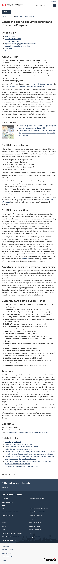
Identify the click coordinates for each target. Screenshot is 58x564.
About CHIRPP (10, 36)
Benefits (4, 522)
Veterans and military (35, 529)
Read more (26, 259)
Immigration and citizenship (10, 512)
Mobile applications (7, 549)
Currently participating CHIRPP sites (17, 46)
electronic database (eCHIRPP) (43, 84)
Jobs (3, 508)
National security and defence (10, 537)
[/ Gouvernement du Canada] (12, 4)
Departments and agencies (36, 498)
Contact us (8, 51)
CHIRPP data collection (13, 39)
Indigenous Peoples (34, 526)
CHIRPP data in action (12, 41)
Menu (5, 12)
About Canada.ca (6, 553)
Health (11, 16)
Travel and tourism (7, 515)
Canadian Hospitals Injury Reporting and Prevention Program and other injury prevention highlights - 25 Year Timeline (37, 132)
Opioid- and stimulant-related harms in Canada (21, 447)
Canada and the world (35, 515)
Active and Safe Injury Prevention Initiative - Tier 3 (22, 466)
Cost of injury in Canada (13, 442)
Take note (8, 48)
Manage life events (34, 537)
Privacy (4, 560)
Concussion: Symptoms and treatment (18, 444)
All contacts (5, 498)
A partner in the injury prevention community (20, 44)
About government (7, 502)
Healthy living (19, 16)
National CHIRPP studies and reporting (18, 449)
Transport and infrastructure (37, 512)
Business (4, 519)
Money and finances (35, 519)
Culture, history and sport (9, 540)
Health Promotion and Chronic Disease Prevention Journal (24, 86)
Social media (5, 546)
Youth (30, 533)
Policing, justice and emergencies (38, 508)
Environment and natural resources (12, 533)
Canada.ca (5, 16)
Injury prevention (29, 16)
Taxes (3, 529)
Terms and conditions (8, 557)
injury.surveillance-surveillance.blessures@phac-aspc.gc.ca (27, 432)
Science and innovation (35, 522)
